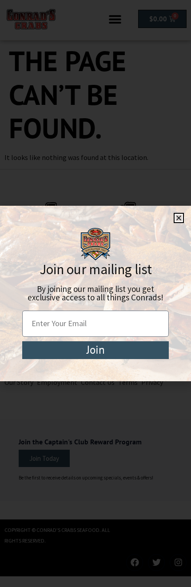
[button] (178, 218)
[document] (95, 293)
